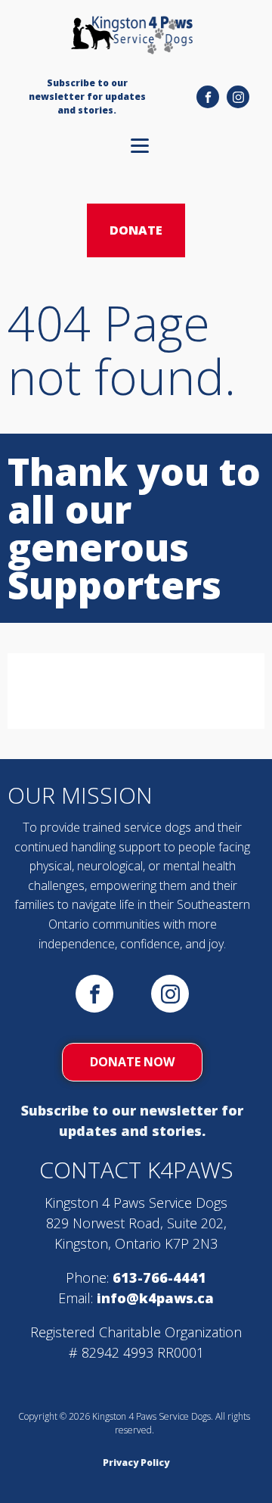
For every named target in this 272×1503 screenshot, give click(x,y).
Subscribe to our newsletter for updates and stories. (132, 1120)
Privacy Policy (136, 1462)
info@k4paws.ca (155, 1298)
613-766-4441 (159, 1277)
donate (136, 230)
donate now (132, 1061)
